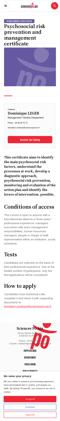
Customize (30, 407)
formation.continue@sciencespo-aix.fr (24, 128)
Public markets (30, 371)
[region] (30, 396)
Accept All (30, 399)
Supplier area (30, 350)
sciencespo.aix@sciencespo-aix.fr (34, 343)
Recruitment (30, 357)
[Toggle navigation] (5, 6)
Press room (30, 364)
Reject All (30, 415)
